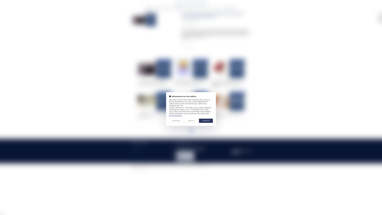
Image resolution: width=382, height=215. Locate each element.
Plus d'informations (175, 116)
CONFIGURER (176, 121)
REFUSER (191, 121)
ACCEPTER (206, 121)
